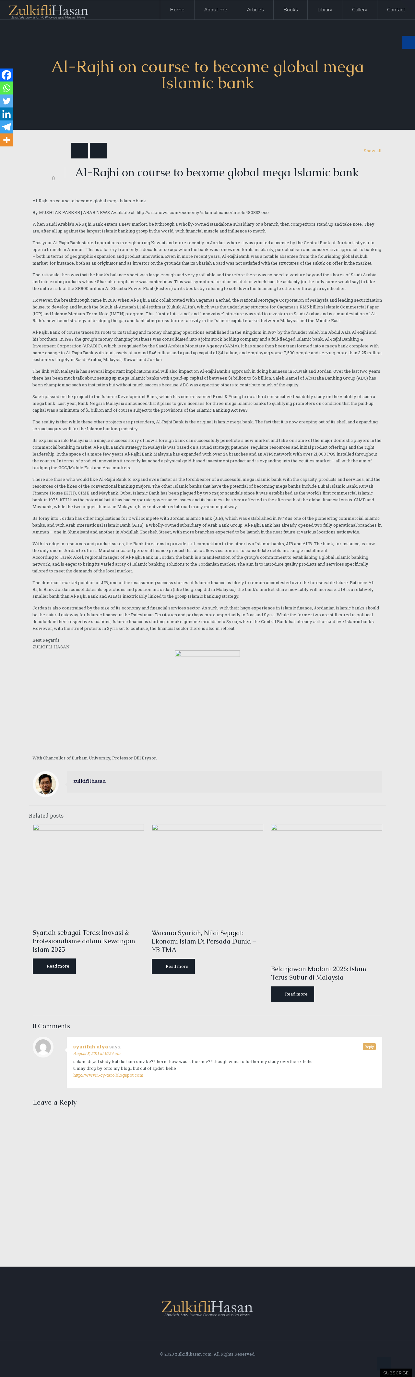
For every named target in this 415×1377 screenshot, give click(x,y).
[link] (407, 7)
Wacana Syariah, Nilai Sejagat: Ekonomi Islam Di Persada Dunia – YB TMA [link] (204, 941)
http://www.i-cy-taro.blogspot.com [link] (108, 1075)
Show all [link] (372, 151)
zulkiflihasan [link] (89, 781)
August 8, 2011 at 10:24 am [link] (97, 1053)
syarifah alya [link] (90, 1046)
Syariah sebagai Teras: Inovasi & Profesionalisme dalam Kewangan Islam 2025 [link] (84, 941)
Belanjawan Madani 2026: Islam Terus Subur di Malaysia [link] (318, 973)
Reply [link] (369, 1046)
